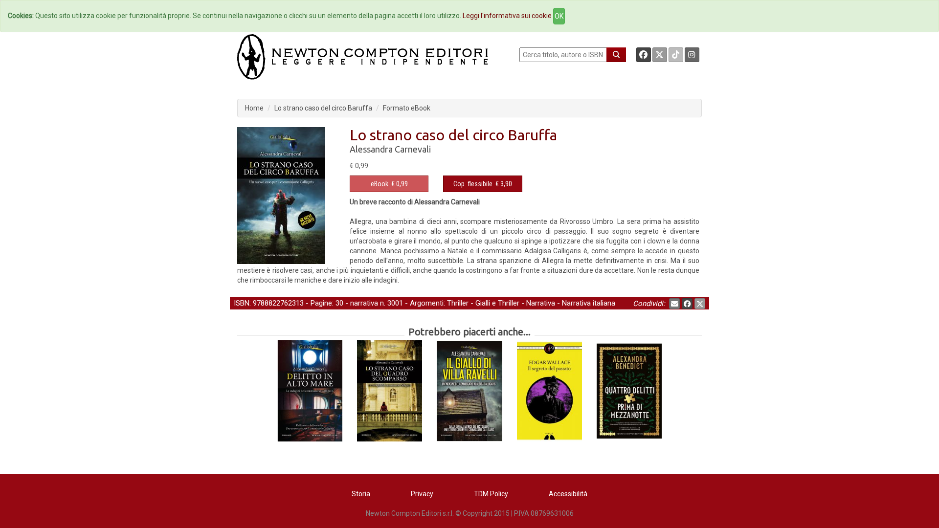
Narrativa (540, 303)
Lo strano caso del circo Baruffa (323, 108)
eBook (379, 184)
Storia (361, 494)
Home (254, 108)
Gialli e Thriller (497, 303)
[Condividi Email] (674, 303)
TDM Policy (491, 494)
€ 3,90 (482, 184)
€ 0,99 (389, 184)
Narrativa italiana (588, 303)
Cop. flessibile (472, 184)
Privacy (422, 494)
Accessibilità (568, 494)
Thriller (458, 303)
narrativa (364, 303)
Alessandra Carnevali (390, 149)
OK (559, 16)
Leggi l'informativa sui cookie (507, 16)
